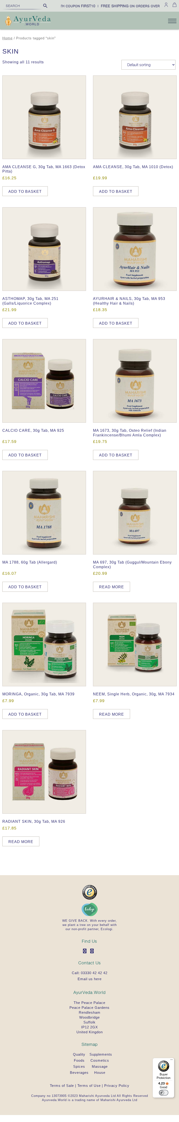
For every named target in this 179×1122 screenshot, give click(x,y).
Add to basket (25, 192)
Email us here (90, 979)
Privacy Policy (116, 1086)
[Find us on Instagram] (93, 951)
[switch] (163, 1092)
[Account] (166, 4)
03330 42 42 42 (94, 973)
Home (7, 38)
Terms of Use (89, 1086)
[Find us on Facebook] (86, 951)
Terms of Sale (62, 1086)
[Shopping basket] (174, 4)
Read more (111, 587)
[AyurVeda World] (28, 21)
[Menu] (171, 1061)
